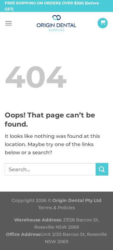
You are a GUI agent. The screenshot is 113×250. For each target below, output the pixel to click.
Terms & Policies (56, 207)
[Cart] (103, 23)
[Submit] (102, 169)
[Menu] (8, 23)
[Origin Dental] (57, 23)
